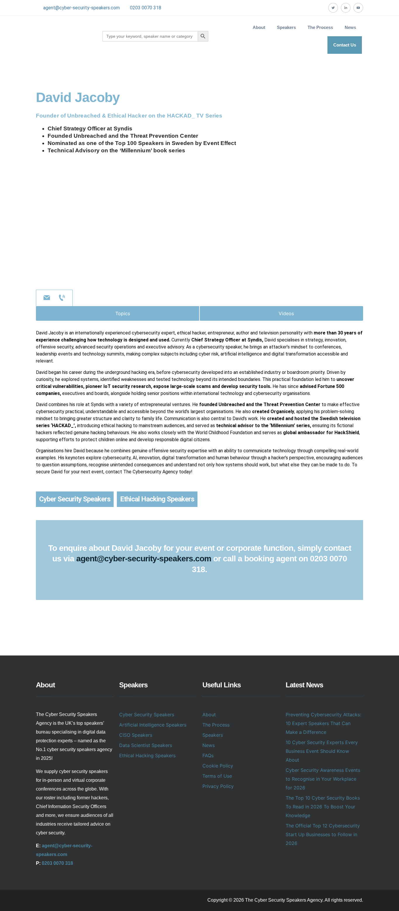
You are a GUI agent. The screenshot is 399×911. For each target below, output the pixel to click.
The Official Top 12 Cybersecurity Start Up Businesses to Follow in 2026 (323, 834)
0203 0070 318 (145, 8)
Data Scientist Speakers (145, 745)
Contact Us (344, 44)
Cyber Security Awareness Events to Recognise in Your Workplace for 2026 (323, 779)
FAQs (208, 755)
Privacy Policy (218, 786)
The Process (320, 27)
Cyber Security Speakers (74, 499)
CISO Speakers (135, 735)
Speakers (212, 735)
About (259, 27)
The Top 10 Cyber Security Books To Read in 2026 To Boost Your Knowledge (323, 806)
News (350, 27)
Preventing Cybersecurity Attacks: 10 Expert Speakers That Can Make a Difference (323, 723)
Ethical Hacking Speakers (157, 499)
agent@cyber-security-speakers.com (81, 8)
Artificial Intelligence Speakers (152, 725)
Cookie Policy (217, 766)
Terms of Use (217, 776)
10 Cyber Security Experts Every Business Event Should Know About (322, 751)
